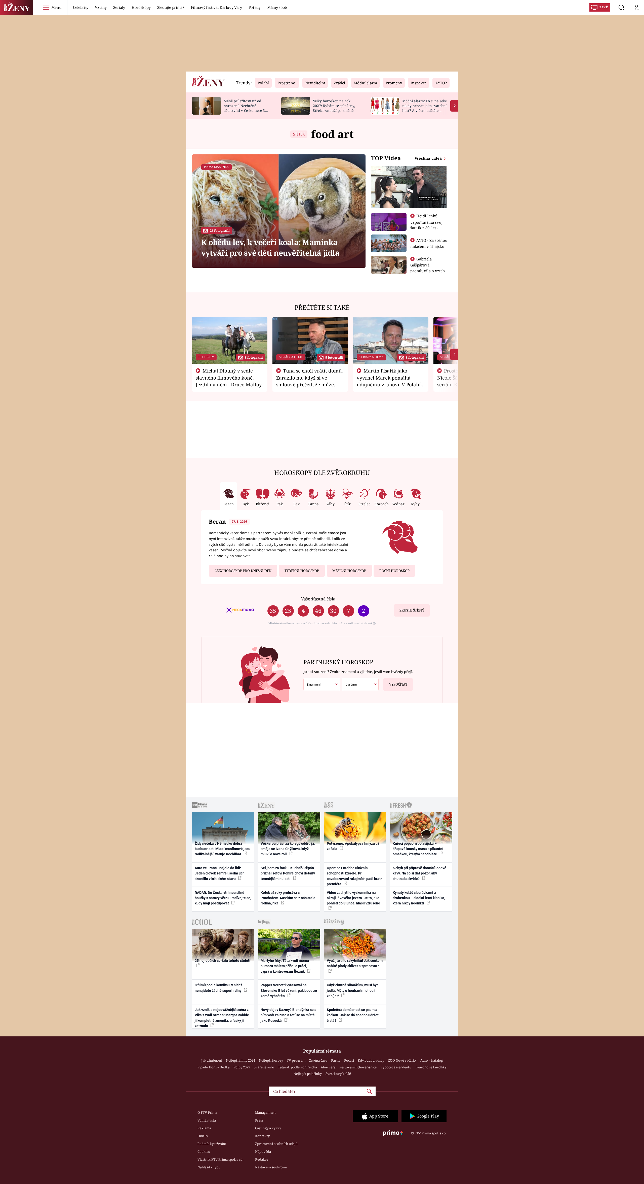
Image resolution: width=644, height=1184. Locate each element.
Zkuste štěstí (411, 610)
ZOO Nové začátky (402, 1060)
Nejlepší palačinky (308, 1073)
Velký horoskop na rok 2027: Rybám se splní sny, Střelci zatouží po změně (334, 105)
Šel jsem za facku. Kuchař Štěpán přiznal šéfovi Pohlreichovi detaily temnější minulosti (288, 873)
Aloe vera (328, 1067)
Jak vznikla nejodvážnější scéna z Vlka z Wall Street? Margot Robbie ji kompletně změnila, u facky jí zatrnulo (222, 1018)
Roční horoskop (394, 570)
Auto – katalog (431, 1060)
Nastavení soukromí (271, 1167)
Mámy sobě (277, 7)
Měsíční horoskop (349, 570)
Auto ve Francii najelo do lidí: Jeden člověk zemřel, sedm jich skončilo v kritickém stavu (220, 873)
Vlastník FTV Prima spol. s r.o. (220, 1159)
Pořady (255, 7)
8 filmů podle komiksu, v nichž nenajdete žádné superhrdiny (218, 987)
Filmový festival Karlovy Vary (216, 7)
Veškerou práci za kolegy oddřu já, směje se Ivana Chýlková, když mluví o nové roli (288, 848)
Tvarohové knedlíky (431, 1067)
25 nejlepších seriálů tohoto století (222, 961)
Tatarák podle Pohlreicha (297, 1067)
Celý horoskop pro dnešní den (243, 570)
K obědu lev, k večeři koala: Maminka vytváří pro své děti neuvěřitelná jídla (270, 247)
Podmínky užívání (211, 1143)
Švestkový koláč (338, 1073)
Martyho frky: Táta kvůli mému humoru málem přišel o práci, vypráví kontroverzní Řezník (285, 966)
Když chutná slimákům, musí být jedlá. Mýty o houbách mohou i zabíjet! (352, 990)
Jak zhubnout (211, 1060)
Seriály (119, 7)
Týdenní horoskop (302, 570)
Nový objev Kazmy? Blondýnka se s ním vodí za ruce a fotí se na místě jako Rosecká (288, 1015)
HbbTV (202, 1136)
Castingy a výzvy (268, 1128)
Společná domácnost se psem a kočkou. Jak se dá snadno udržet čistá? (353, 1015)
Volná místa (206, 1120)
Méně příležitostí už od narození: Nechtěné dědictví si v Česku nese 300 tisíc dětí (246, 107)
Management (265, 1112)
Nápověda (263, 1151)
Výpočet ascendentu (395, 1067)
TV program (296, 1060)
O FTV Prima (207, 1112)
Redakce (261, 1159)
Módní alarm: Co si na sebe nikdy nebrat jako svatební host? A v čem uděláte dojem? (424, 107)
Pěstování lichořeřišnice (358, 1067)
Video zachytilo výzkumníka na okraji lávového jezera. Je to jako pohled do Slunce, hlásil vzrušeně (353, 898)
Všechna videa (429, 158)
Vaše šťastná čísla (318, 599)
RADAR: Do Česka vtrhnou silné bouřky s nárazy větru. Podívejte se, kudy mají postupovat (223, 898)
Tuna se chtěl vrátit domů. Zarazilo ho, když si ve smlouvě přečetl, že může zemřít (309, 380)
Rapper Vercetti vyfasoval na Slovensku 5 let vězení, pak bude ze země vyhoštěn (289, 990)
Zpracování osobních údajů (276, 1143)
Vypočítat (398, 684)
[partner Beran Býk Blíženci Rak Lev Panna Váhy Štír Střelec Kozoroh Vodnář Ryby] (360, 684)
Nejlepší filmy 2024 (240, 1060)
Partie (335, 1060)
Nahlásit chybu (208, 1167)
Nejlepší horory (271, 1060)
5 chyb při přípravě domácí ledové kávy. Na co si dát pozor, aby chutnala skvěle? (419, 873)
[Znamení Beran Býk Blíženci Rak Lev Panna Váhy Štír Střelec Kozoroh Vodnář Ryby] (321, 684)
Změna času (318, 1060)
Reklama (204, 1128)
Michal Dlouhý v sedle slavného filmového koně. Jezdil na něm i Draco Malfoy (229, 377)
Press (259, 1120)
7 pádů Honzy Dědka (214, 1067)
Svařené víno (264, 1067)
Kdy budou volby (371, 1060)
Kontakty (262, 1136)
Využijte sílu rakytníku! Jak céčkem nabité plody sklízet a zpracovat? (355, 963)
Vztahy (101, 7)
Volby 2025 (241, 1067)
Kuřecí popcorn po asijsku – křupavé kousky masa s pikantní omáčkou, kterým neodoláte (418, 848)
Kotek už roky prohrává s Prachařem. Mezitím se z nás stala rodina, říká (288, 898)
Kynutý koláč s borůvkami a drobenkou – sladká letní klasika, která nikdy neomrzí (419, 898)
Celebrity (80, 7)
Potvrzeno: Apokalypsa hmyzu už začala (353, 846)
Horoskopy (141, 7)
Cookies (203, 1151)
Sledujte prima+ (170, 7)
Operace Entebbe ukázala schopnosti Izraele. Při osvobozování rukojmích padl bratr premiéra (354, 876)
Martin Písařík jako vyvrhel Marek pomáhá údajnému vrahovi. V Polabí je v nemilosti (389, 380)
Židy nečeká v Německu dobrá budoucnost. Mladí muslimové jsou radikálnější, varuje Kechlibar (222, 848)
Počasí (349, 1060)
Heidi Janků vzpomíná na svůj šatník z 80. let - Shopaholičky (426, 224)
